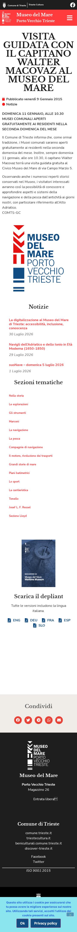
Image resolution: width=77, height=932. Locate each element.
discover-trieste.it (38, 848)
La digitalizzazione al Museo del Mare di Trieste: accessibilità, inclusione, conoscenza (39, 324)
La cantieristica (18, 490)
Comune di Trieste (17, 5)
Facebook (38, 856)
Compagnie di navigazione (26, 447)
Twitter (38, 861)
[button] (18, 720)
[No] (70, 914)
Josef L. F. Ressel (20, 507)
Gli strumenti (17, 413)
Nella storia (16, 396)
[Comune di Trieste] (4, 5)
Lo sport (14, 482)
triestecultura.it (38, 838)
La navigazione (18, 430)
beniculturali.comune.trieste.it (38, 843)
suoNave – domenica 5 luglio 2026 (36, 365)
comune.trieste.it (38, 833)
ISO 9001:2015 (38, 870)
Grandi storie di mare (22, 464)
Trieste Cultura (36, 4)
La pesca (14, 439)
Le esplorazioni (18, 404)
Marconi (14, 421)
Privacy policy (45, 923)
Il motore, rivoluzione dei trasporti (30, 456)
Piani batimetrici (19, 473)
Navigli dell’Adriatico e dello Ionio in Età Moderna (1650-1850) (40, 346)
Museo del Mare (34, 14)
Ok (22, 923)
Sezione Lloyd (18, 516)
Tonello (13, 499)
